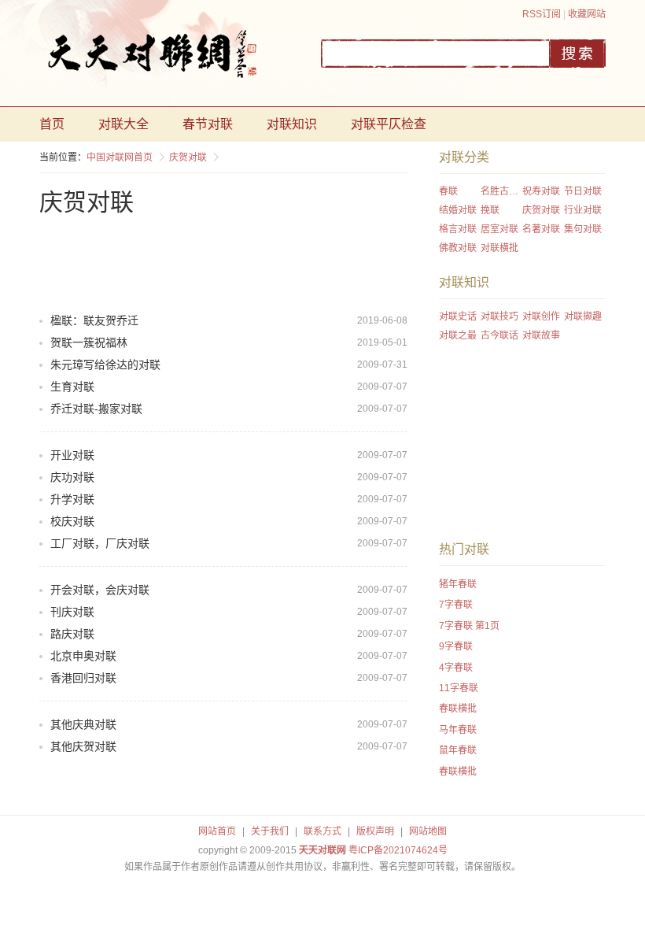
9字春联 (456, 646)
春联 (448, 191)
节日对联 (583, 191)
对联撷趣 (583, 316)
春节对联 (207, 124)
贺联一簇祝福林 (88, 342)
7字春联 (456, 604)
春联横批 (458, 708)
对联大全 (123, 124)
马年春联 (458, 729)
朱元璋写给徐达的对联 (105, 364)
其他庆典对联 (83, 724)
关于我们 (270, 831)
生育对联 (72, 386)
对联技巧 (499, 316)
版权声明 (375, 831)
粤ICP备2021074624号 (398, 850)
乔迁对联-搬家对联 (96, 408)
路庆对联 (72, 633)
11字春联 (458, 688)
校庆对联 (72, 521)
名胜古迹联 (501, 191)
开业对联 (72, 455)
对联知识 (292, 124)
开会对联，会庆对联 (99, 589)
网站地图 (428, 831)
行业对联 (583, 210)
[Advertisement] (325, 262)
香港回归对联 (83, 678)
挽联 (490, 210)
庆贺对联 (188, 157)
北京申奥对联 (83, 656)
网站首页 (217, 831)
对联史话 (458, 316)
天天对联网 (322, 850)
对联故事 (541, 335)
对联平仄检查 (388, 124)
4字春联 (456, 667)
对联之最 (458, 335)
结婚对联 (458, 210)
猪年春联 (458, 584)
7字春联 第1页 (469, 625)
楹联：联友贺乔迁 (94, 320)
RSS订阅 (541, 14)
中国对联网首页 (120, 157)
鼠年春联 (458, 750)
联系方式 (322, 831)
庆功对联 (72, 477)
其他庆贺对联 (83, 746)
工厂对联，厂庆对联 (99, 543)
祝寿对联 (541, 191)
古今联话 (499, 335)
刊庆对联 (72, 611)
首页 (51, 124)
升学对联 (72, 499)
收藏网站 (587, 14)
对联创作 (541, 316)
